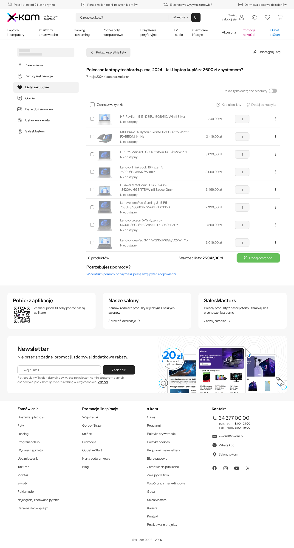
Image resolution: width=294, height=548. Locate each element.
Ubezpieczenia (27, 458)
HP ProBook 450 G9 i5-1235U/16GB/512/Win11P (154, 152)
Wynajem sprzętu (30, 450)
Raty (20, 425)
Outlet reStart (92, 450)
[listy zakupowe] (267, 17)
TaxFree (23, 467)
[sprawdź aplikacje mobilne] (51, 311)
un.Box (87, 434)
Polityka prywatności (161, 434)
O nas (151, 417)
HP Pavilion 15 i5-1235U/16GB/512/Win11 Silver (152, 117)
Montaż (22, 475)
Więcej (103, 382)
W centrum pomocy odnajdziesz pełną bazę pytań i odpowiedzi (131, 274)
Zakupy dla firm (158, 475)
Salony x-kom (228, 454)
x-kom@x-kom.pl (231, 436)
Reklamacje (25, 491)
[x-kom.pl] (32, 17)
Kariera (152, 508)
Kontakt (152, 516)
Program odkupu (29, 442)
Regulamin (154, 425)
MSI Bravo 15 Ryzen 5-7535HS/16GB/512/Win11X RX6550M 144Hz (155, 134)
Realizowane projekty (162, 525)
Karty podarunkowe (96, 458)
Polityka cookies (158, 442)
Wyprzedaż (90, 417)
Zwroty (22, 483)
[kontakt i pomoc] (254, 17)
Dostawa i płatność (31, 417)
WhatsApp (226, 445)
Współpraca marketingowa (166, 483)
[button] (229, 105)
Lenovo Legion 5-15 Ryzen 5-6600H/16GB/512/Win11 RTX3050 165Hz (149, 222)
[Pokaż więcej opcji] (275, 119)
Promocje (89, 442)
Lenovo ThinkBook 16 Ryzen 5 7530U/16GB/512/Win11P (141, 169)
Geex (151, 491)
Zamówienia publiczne (163, 467)
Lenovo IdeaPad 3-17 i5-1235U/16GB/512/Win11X (154, 240)
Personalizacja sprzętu (33, 508)
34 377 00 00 (234, 418)
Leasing (22, 434)
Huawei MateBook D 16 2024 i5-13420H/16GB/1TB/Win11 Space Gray (146, 187)
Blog (85, 467)
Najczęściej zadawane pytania (38, 500)
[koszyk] (280, 17)
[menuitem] (233, 17)
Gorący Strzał (92, 425)
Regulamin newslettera (163, 450)
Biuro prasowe (157, 458)
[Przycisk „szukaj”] (196, 17)
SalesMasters (157, 500)
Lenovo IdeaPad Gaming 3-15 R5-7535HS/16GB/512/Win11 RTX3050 (145, 205)
